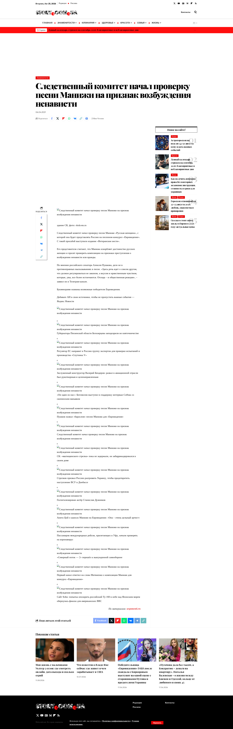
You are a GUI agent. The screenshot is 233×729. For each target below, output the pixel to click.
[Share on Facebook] (51, 118)
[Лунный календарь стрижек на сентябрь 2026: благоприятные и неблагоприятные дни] (162, 161)
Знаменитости (42, 78)
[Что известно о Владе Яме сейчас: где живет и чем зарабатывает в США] (96, 650)
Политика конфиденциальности (116, 721)
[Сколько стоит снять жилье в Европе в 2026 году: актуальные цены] (162, 222)
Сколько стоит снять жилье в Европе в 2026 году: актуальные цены (183, 223)
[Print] (86, 118)
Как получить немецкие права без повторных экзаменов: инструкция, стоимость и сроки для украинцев (102, 30)
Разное (174, 137)
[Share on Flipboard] (63, 118)
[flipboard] (191, 3)
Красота (174, 156)
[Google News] (183, 3)
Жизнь (174, 175)
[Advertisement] (116, 53)
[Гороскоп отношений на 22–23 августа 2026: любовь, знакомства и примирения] (162, 203)
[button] (195, 30)
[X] (174, 3)
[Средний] (187, 3)
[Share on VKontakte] (75, 118)
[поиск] (195, 12)
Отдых (181, 216)
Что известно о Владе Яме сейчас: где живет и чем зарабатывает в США (93, 668)
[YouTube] (179, 3)
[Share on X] (57, 118)
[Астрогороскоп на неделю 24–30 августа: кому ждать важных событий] (162, 142)
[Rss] (195, 3)
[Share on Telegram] (41, 250)
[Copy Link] (80, 118)
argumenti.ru (134, 608)
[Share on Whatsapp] (69, 118)
